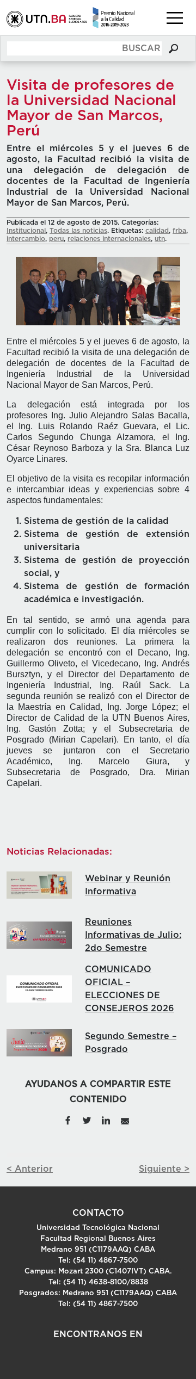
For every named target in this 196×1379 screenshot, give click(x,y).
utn (160, 239)
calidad (157, 230)
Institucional (26, 230)
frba (179, 230)
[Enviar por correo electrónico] (124, 1119)
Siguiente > (164, 1169)
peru (56, 239)
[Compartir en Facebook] (68, 1119)
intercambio (26, 239)
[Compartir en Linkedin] (106, 1119)
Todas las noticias (78, 230)
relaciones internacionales (109, 239)
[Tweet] (87, 1119)
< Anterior (30, 1169)
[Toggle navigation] (174, 18)
